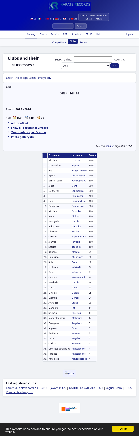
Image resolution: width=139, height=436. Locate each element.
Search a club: (64, 59)
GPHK (88, 34)
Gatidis (75, 221)
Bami (74, 328)
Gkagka (75, 292)
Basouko (76, 211)
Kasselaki (76, 312)
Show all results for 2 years (29, 127)
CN (75, 18)
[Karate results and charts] (69, 6)
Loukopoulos (78, 190)
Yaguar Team (114, 388)
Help (98, 34)
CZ (34, 18)
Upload (130, 34)
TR (50, 18)
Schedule (76, 34)
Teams (83, 42)
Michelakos (77, 257)
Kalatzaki (76, 267)
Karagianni (77, 196)
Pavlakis (76, 241)
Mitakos (76, 231)
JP (67, 18)
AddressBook (20, 123)
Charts (43, 34)
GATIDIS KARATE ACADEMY (86, 388)
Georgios (76, 226)
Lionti (74, 185)
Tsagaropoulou (79, 170)
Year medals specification (28, 132)
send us (110, 146)
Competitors (59, 42)
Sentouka (76, 343)
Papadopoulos (79, 236)
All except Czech (26, 77)
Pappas (75, 165)
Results (54, 34)
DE (59, 18)
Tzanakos (76, 246)
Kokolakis (76, 272)
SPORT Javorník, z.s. (53, 388)
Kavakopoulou (79, 180)
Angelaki (76, 338)
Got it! (123, 428)
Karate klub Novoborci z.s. (22, 388)
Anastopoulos (79, 348)
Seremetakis (78, 206)
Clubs (73, 41)
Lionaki (75, 297)
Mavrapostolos (79, 358)
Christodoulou (79, 175)
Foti (73, 307)
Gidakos (76, 160)
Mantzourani (78, 277)
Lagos (75, 302)
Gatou (75, 287)
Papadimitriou (79, 201)
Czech (9, 77)
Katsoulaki (77, 333)
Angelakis (77, 323)
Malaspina (77, 318)
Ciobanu (76, 216)
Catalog (30, 34)
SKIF (64, 34)
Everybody (44, 77)
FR (42, 18)
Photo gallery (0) (22, 137)
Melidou (76, 251)
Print (71, 373)
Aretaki (75, 262)
